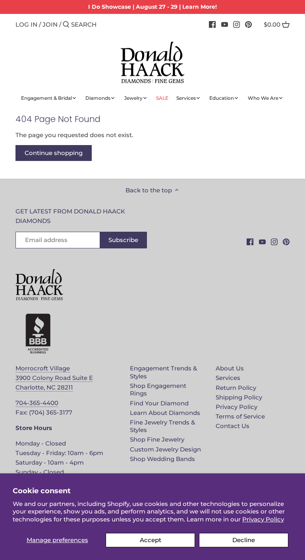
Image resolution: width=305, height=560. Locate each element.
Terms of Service (240, 416)
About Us (230, 368)
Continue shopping (54, 153)
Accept (150, 540)
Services (228, 378)
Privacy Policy (263, 519)
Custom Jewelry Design (165, 449)
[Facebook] (212, 24)
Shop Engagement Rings (158, 389)
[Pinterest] (248, 24)
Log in (26, 24)
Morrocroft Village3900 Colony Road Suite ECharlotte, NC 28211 (54, 377)
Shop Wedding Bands (162, 459)
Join (50, 24)
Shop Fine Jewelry (157, 439)
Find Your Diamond (159, 403)
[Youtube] (224, 24)
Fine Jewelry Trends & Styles (162, 426)
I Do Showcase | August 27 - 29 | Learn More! (152, 7)
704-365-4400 (36, 403)
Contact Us (232, 426)
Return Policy (236, 387)
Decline (243, 540)
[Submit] (66, 25)
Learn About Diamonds (165, 413)
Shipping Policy (239, 397)
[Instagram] (236, 24)
